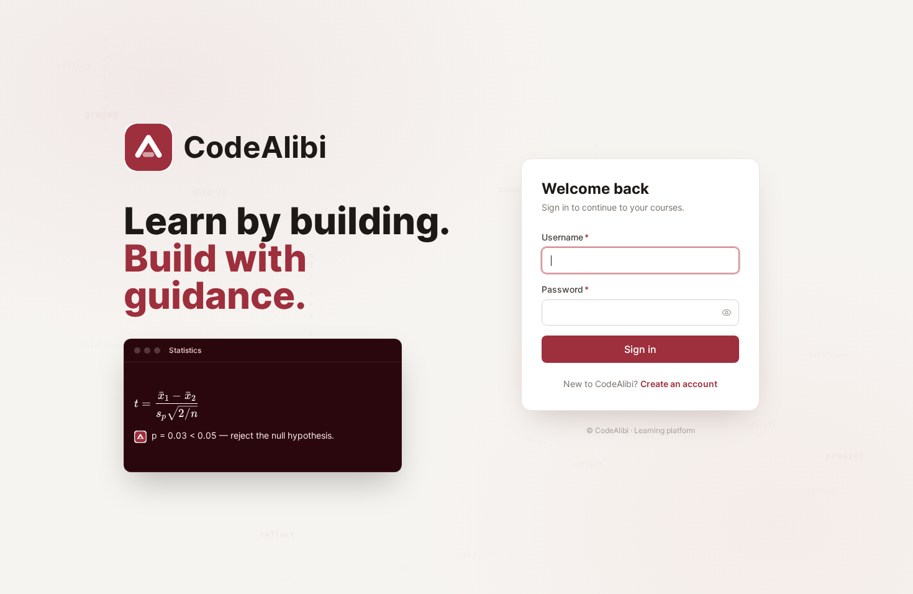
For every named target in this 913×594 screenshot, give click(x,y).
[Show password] (727, 313)
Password (565, 289)
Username (565, 237)
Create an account (678, 383)
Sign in (640, 349)
